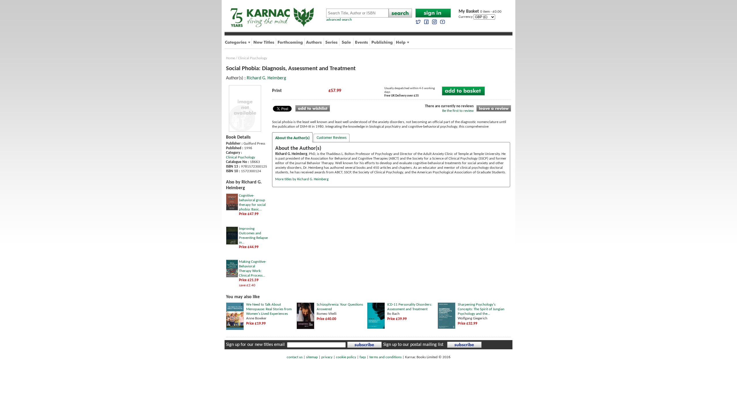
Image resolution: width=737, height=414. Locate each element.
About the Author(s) (292, 138)
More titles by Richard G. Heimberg (301, 179)
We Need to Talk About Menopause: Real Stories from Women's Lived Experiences (269, 309)
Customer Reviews (331, 138)
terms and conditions (385, 357)
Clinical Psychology (252, 58)
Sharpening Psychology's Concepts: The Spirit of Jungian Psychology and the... (481, 309)
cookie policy (346, 357)
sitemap (312, 357)
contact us (295, 357)
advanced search (339, 20)
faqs (363, 357)
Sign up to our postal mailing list (413, 344)
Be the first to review (458, 111)
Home (230, 58)
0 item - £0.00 (480, 12)
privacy (327, 357)
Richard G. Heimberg (266, 78)
